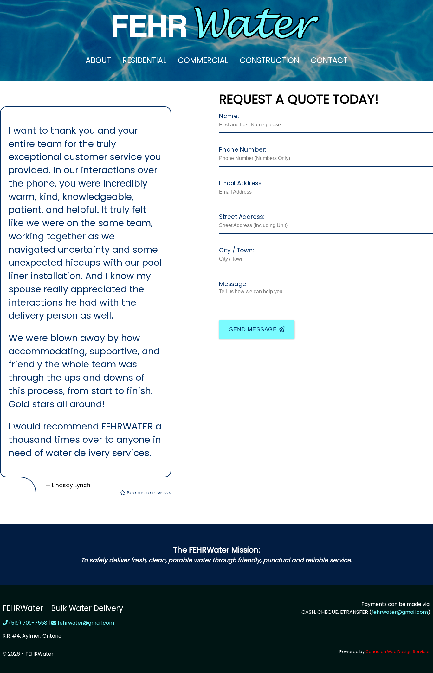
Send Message (254, 329)
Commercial (203, 60)
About (98, 60)
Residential (144, 60)
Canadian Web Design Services (397, 651)
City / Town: (236, 250)
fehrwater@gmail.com (85, 622)
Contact (329, 60)
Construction (269, 60)
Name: (229, 115)
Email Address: (241, 183)
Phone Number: (242, 149)
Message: (233, 283)
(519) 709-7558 (27, 622)
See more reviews (148, 492)
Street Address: (241, 216)
